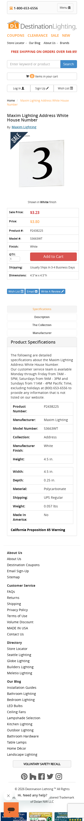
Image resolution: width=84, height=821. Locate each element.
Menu (66, 8)
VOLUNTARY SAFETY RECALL (42, 764)
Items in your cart (44, 76)
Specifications (42, 309)
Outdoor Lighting (20, 730)
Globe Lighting (18, 661)
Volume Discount (20, 622)
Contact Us (15, 634)
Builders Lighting (20, 667)
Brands (64, 43)
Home (11, 100)
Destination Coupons (23, 565)
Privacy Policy (17, 610)
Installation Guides (21, 687)
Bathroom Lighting (21, 693)
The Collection (42, 325)
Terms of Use (17, 616)
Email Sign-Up (18, 571)
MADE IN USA (17, 628)
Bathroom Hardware (23, 736)
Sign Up (40, 88)
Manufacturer (42, 333)
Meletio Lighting (19, 673)
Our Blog (34, 43)
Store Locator (15, 43)
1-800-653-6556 (25, 8)
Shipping (14, 603)
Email (31, 291)
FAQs (11, 591)
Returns (13, 597)
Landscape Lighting (22, 754)
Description (42, 317)
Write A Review (51, 291)
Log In (17, 88)
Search (68, 64)
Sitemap (13, 577)
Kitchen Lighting (19, 724)
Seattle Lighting (19, 654)
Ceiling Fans (16, 712)
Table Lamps (17, 742)
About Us (50, 43)
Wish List (64, 88)
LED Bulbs (15, 706)
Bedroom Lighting (21, 699)
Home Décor (16, 748)
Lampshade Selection (23, 718)
